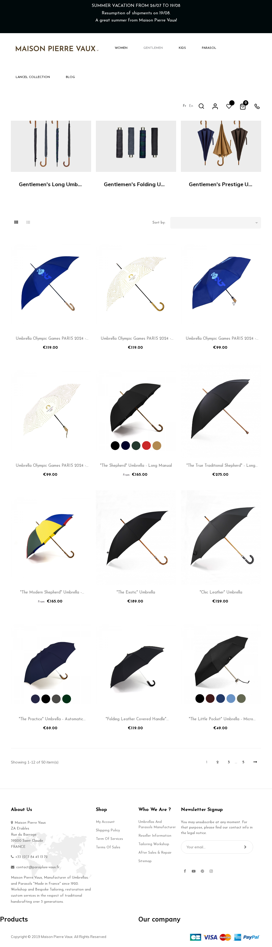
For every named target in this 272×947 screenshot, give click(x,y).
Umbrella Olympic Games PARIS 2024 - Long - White (136, 340)
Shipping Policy (108, 830)
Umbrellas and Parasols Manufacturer (157, 824)
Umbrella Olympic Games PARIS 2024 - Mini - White (51, 467)
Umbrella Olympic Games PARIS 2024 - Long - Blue (51, 340)
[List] (28, 223)
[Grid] (16, 223)
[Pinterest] (202, 871)
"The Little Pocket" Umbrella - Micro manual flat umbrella (221, 720)
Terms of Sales (108, 847)
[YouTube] (194, 871)
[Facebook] (185, 871)
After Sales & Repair (155, 852)
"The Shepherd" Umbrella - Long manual (136, 466)
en (191, 106)
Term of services (109, 839)
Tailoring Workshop (153, 844)
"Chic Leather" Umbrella (221, 593)
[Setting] (215, 106)
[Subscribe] (245, 847)
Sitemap (145, 861)
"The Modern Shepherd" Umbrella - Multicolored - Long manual (51, 594)
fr (184, 106)
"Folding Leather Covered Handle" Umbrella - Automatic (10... (136, 720)
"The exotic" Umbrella (136, 593)
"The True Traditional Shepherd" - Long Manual (220, 467)
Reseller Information (154, 835)
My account (105, 822)
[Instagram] (211, 871)
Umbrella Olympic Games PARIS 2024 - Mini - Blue (221, 340)
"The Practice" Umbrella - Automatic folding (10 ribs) (51, 720)
